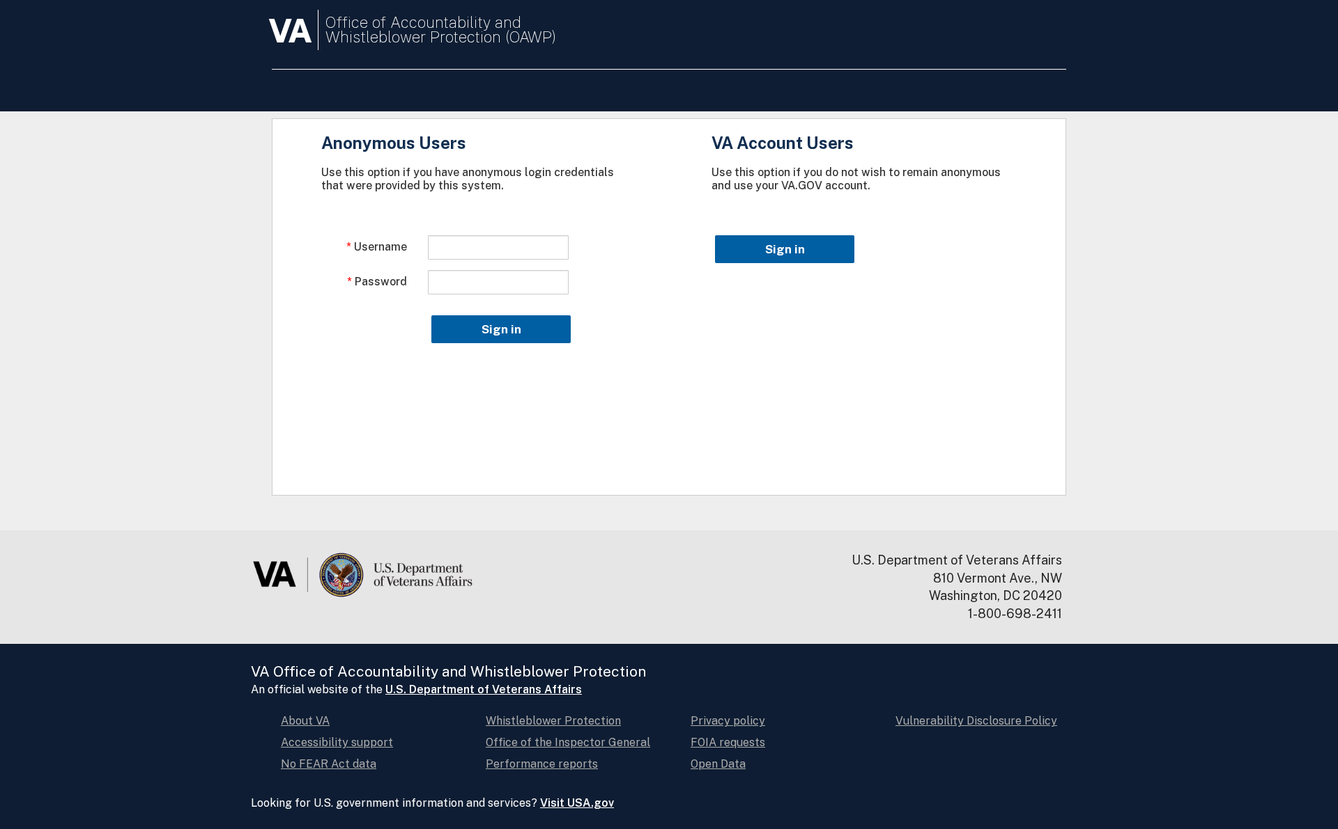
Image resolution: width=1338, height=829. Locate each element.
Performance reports (542, 764)
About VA (305, 720)
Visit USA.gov (577, 803)
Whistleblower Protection (553, 720)
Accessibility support (337, 742)
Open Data (718, 764)
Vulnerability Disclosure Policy (976, 720)
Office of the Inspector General (568, 742)
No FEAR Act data (328, 764)
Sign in (501, 329)
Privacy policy (728, 720)
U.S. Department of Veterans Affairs (483, 689)
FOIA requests (728, 742)
